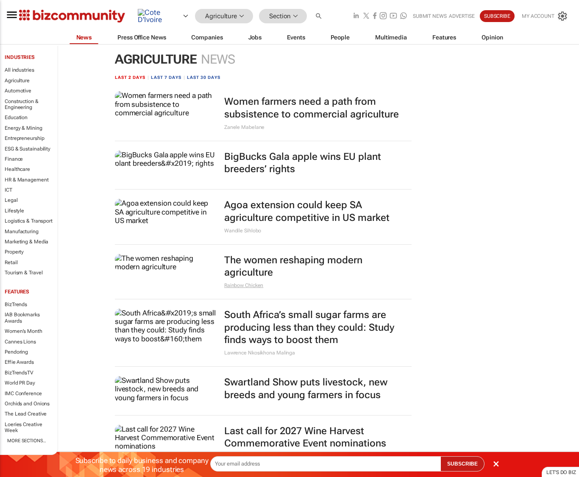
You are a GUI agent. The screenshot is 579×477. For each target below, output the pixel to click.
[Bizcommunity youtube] (393, 16)
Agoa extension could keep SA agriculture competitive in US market (307, 211)
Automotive (18, 91)
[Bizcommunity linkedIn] (356, 16)
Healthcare (17, 169)
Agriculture (17, 81)
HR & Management (27, 180)
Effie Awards (19, 362)
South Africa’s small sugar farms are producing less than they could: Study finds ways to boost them (309, 327)
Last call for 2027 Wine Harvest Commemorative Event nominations (305, 437)
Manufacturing (22, 231)
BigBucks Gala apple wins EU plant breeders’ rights (302, 163)
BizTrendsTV (19, 373)
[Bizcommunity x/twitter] (366, 16)
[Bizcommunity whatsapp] (403, 16)
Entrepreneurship (24, 138)
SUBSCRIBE (462, 464)
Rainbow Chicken (244, 285)
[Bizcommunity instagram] (383, 16)
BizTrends (16, 304)
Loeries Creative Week (23, 427)
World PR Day (20, 383)
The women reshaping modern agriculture (293, 266)
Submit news (430, 16)
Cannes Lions (20, 342)
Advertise (462, 16)
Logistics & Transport (29, 221)
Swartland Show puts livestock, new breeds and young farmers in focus (305, 389)
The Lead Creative (26, 414)
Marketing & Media (26, 242)
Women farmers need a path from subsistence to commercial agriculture (311, 108)
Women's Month (23, 331)
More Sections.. (26, 441)
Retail (11, 262)
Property (14, 252)
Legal (11, 200)
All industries (19, 70)
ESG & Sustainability (27, 149)
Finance (14, 159)
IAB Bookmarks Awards (22, 318)
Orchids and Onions (27, 404)
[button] (319, 16)
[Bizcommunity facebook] (374, 16)
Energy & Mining (23, 128)
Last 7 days (166, 77)
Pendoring (16, 352)
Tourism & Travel (23, 273)
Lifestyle (14, 211)
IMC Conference (23, 393)
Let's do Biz (561, 472)
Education (16, 117)
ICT (8, 190)
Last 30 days (203, 77)
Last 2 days (130, 77)
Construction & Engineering (22, 104)
